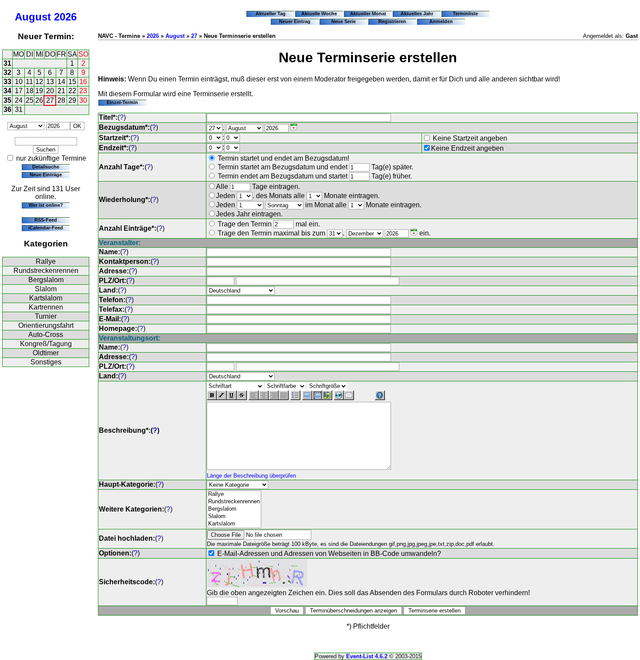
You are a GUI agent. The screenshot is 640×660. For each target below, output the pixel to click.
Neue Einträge (46, 174)
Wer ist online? (46, 205)
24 (19, 100)
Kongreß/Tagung (46, 343)
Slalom (46, 289)
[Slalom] (234, 516)
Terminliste (465, 13)
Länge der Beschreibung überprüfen (251, 475)
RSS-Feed (45, 219)
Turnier (46, 316)
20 (50, 90)
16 (83, 81)
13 (50, 81)
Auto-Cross (45, 334)
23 (83, 90)
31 (7, 63)
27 (50, 100)
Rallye (46, 261)
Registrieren (392, 21)
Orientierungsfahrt (46, 325)
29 (72, 100)
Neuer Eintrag (294, 21)
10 (19, 81)
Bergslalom (46, 279)
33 (7, 81)
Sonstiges (45, 362)
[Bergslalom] (234, 509)
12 (39, 81)
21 (61, 90)
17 (19, 90)
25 (30, 100)
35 (7, 100)
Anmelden (441, 21)
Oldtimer (46, 353)
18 (30, 90)
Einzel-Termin (122, 102)
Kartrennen (46, 307)
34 (7, 90)
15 (72, 81)
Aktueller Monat (368, 13)
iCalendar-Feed (45, 227)
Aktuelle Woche (319, 13)
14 (61, 81)
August (33, 17)
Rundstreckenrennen (45, 270)
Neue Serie (343, 21)
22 (72, 90)
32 (7, 72)
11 (29, 81)
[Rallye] (234, 494)
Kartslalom (45, 298)
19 (39, 90)
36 (7, 109)
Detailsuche (45, 166)
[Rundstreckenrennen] (234, 501)
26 (39, 100)
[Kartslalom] (234, 524)
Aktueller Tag (271, 13)
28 (61, 100)
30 (83, 100)
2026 (65, 17)
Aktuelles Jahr (417, 13)
